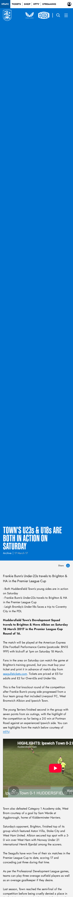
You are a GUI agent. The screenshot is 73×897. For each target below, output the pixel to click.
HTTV (6, 732)
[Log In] (69, 4)
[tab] (5, 4)
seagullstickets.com (15, 674)
